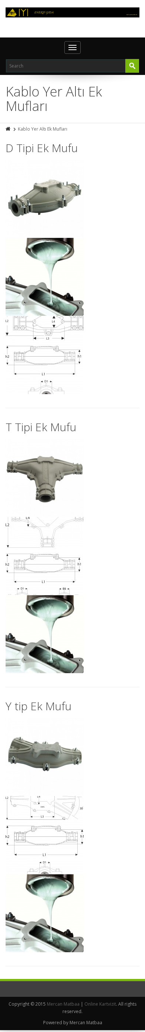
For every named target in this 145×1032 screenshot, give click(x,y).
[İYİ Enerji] (72, 12)
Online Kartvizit (100, 1004)
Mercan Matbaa (63, 1004)
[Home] (9, 129)
